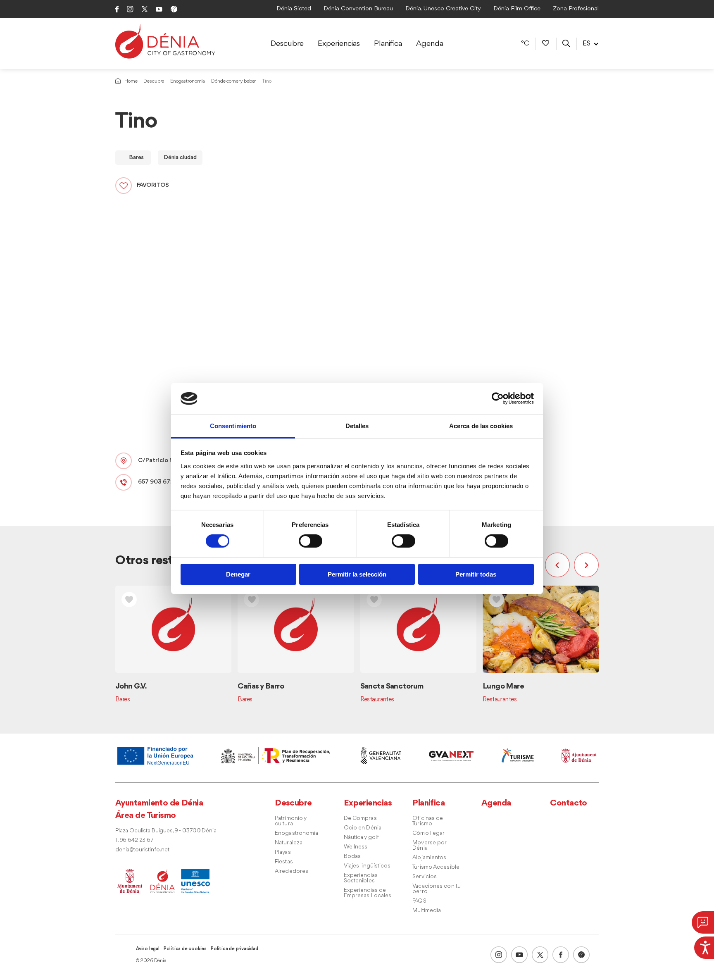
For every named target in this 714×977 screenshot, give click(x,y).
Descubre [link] (287, 44)
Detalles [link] (357, 425)
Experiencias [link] (339, 44)
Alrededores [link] (291, 871)
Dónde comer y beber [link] (233, 81)
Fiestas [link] (284, 862)
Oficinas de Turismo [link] (427, 821)
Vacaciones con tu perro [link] (436, 889)
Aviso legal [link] (147, 948)
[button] (559, 565)
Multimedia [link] (426, 910)
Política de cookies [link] (185, 948)
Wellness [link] (356, 847)
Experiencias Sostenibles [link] (361, 878)
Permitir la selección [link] (357, 574)
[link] (704, 946)
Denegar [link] (238, 574)
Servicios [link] (424, 876)
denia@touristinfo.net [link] (142, 850)
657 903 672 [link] (156, 482)
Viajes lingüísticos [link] (367, 866)
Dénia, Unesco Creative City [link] (443, 9)
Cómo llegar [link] (428, 833)
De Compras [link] (360, 818)
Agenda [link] (429, 44)
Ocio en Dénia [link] (362, 828)
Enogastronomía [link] (187, 81)
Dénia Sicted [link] (293, 9)
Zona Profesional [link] (576, 9)
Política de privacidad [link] (234, 948)
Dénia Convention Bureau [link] (358, 9)
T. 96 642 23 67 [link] (134, 840)
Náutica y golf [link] (361, 837)
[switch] (310, 541)
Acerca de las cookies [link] (481, 425)
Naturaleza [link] (288, 843)
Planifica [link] (388, 44)
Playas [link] (283, 852)
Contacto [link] (568, 803)
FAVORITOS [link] (153, 185)
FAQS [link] (419, 901)
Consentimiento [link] (233, 425)
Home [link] (130, 81)
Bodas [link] (352, 856)
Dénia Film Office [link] (516, 9)
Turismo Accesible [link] (435, 867)
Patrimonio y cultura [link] (290, 821)
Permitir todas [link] (475, 574)
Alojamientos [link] (429, 857)
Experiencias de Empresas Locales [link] (368, 893)
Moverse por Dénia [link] (429, 845)
